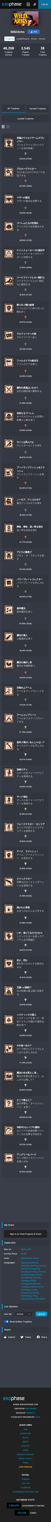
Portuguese (34, 1268)
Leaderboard (23, 38)
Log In (45, 4)
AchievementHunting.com (25, 1491)
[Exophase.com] (13, 4)
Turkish (25, 1286)
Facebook (25, 1487)
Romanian (26, 1295)
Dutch (24, 1268)
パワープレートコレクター (29, 579)
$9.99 (23, 1253)
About (25, 1441)
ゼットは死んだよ (25, 442)
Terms (25, 1462)
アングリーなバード (26, 1154)
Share (44, 1337)
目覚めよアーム (24, 687)
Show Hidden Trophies (21, 1321)
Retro (24, 1249)
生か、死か (22, 960)
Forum (42, 38)
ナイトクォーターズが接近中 (31, 250)
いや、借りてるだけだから (29, 932)
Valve (37, 1417)
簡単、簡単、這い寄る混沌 (29, 526)
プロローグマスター (26, 168)
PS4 (29, 1249)
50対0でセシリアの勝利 (28, 1127)
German (34, 1265)
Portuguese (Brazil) (30, 1283)
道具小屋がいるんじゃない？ (31, 742)
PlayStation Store (30, 1258)
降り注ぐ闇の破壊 (25, 304)
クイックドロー (24, 878)
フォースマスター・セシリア (31, 824)
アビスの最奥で (24, 552)
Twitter (25, 1483)
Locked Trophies (25, 118)
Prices (34, 38)
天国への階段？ (24, 987)
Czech (34, 1289)
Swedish (25, 1280)
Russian (25, 1271)
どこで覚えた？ (24, 1100)
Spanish (25, 1265)
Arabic (33, 1286)
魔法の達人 (22, 635)
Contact (25, 1446)
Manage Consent (25, 1454)
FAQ (25, 1429)
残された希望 (23, 907)
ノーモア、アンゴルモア (28, 499)
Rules (25, 1437)
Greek (35, 1292)
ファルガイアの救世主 (27, 360)
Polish (33, 1280)
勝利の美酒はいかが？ (27, 387)
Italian (42, 1265)
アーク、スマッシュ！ (27, 851)
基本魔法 (21, 608)
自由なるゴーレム (25, 413)
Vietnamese (27, 1298)
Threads (25, 1479)
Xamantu (30, 1413)
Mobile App (25, 1433)
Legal (25, 1450)
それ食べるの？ (24, 1045)
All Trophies (13, 108)
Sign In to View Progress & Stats (25, 1234)
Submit (11, 1337)
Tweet (28, 1337)
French (34, 1262)
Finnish (36, 1277)
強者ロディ (22, 769)
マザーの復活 (23, 197)
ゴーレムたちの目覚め (27, 223)
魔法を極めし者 (24, 662)
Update (41, 1314)
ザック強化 (22, 796)
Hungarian (26, 1292)
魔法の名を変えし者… (27, 1072)
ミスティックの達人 (26, 1014)
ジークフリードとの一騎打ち (31, 277)
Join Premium (25, 1467)
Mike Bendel (31, 1408)
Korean (33, 1271)
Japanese (25, 1262)
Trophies (9, 38)
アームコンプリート (26, 714)
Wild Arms (17, 32)
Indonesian (39, 1298)
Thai (34, 1295)
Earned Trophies (38, 108)
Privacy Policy (25, 1458)
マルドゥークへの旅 (26, 333)
